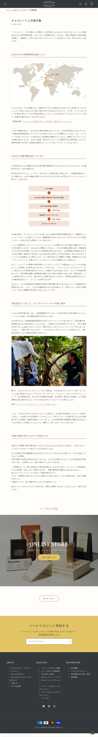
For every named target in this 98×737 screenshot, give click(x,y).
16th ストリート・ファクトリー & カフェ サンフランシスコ (50, 680)
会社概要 (74, 668)
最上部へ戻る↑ (49, 598)
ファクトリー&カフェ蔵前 (50, 668)
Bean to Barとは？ (17, 674)
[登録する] (69, 641)
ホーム (8, 10)
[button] (5, 4)
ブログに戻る (51, 508)
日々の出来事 (16, 686)
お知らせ (16, 10)
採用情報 (74, 677)
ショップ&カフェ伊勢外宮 (50, 671)
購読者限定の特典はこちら (49, 634)
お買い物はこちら (49, 557)
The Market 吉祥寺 (47, 674)
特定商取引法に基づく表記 (80, 674)
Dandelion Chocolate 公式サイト (52, 727)
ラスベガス (45, 698)
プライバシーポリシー (79, 671)
